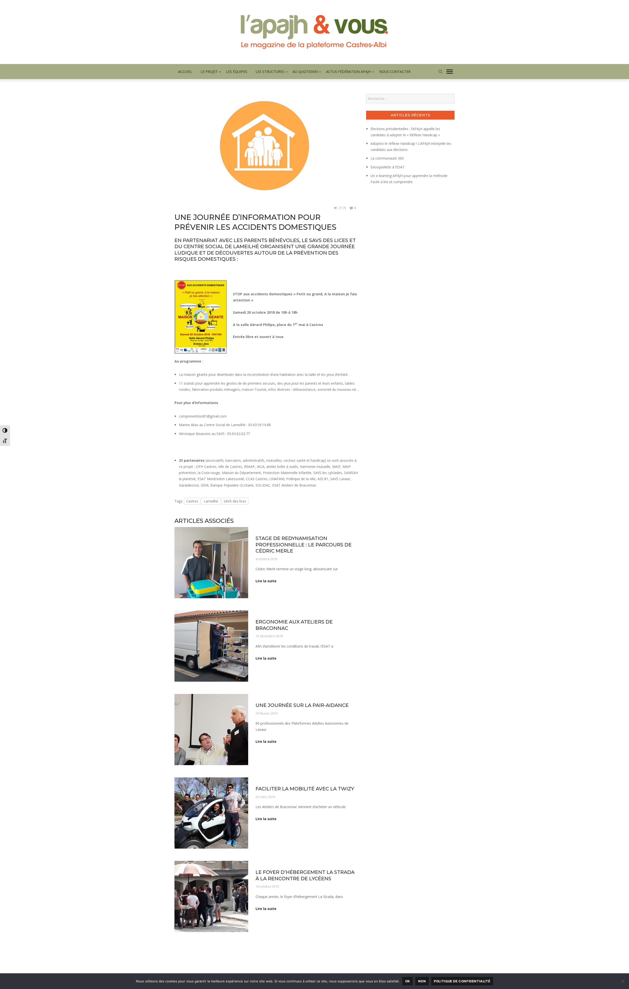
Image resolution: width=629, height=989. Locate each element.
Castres (192, 501)
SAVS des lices (235, 501)
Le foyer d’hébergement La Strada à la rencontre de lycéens (305, 875)
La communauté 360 (387, 158)
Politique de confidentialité (462, 981)
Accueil (185, 71)
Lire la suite (266, 581)
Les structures (270, 71)
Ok (407, 981)
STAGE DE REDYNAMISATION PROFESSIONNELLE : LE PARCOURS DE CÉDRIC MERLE (304, 544)
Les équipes (236, 71)
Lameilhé (211, 501)
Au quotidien (305, 71)
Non (422, 981)
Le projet (209, 71)
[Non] (622, 981)
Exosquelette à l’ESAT (388, 167)
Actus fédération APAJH (348, 71)
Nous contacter (395, 71)
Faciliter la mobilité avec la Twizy (305, 789)
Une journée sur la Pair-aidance (302, 705)
